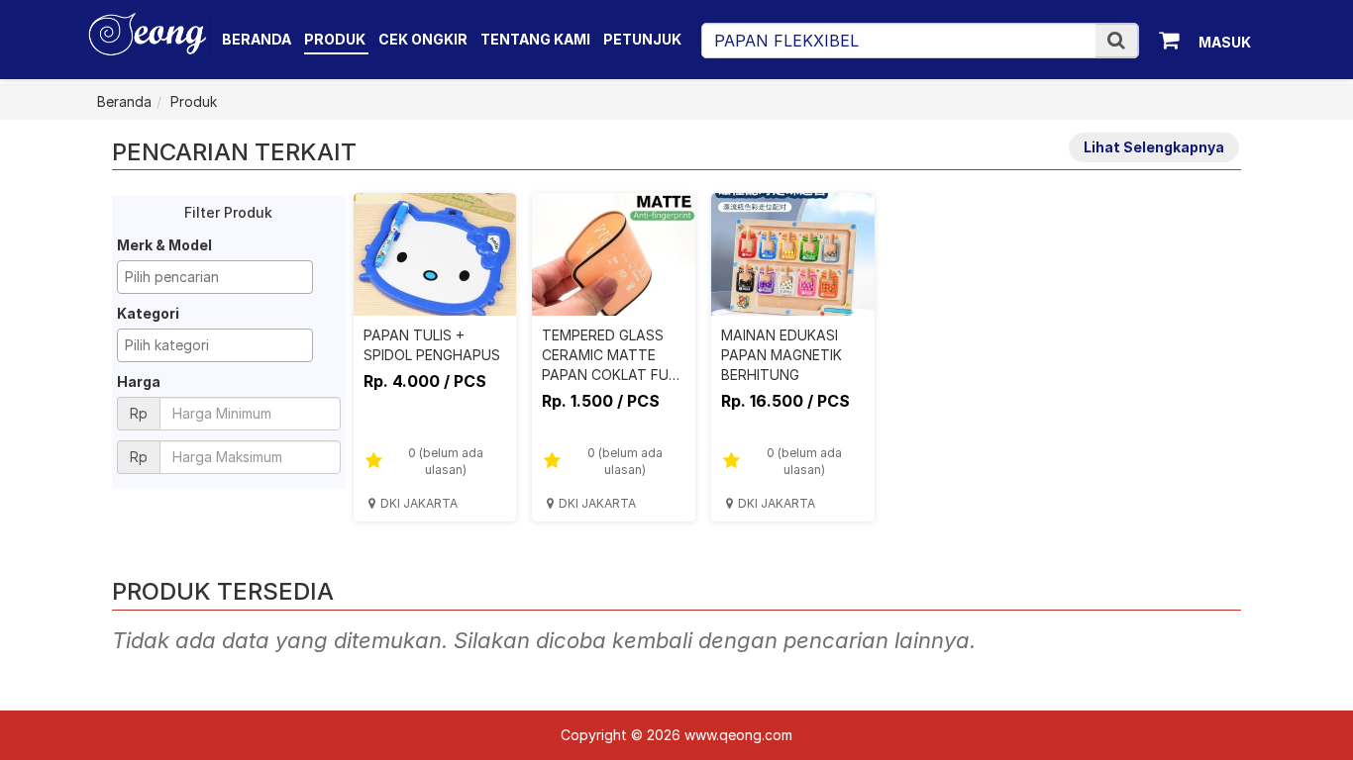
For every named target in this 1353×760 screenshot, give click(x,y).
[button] (1116, 40)
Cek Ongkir (423, 39)
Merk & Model (164, 245)
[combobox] (215, 277)
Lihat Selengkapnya (1154, 147)
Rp (139, 413)
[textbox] (220, 277)
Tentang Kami (535, 39)
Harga (138, 381)
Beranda (256, 39)
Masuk (1224, 42)
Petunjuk (642, 39)
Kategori (148, 313)
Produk (336, 39)
